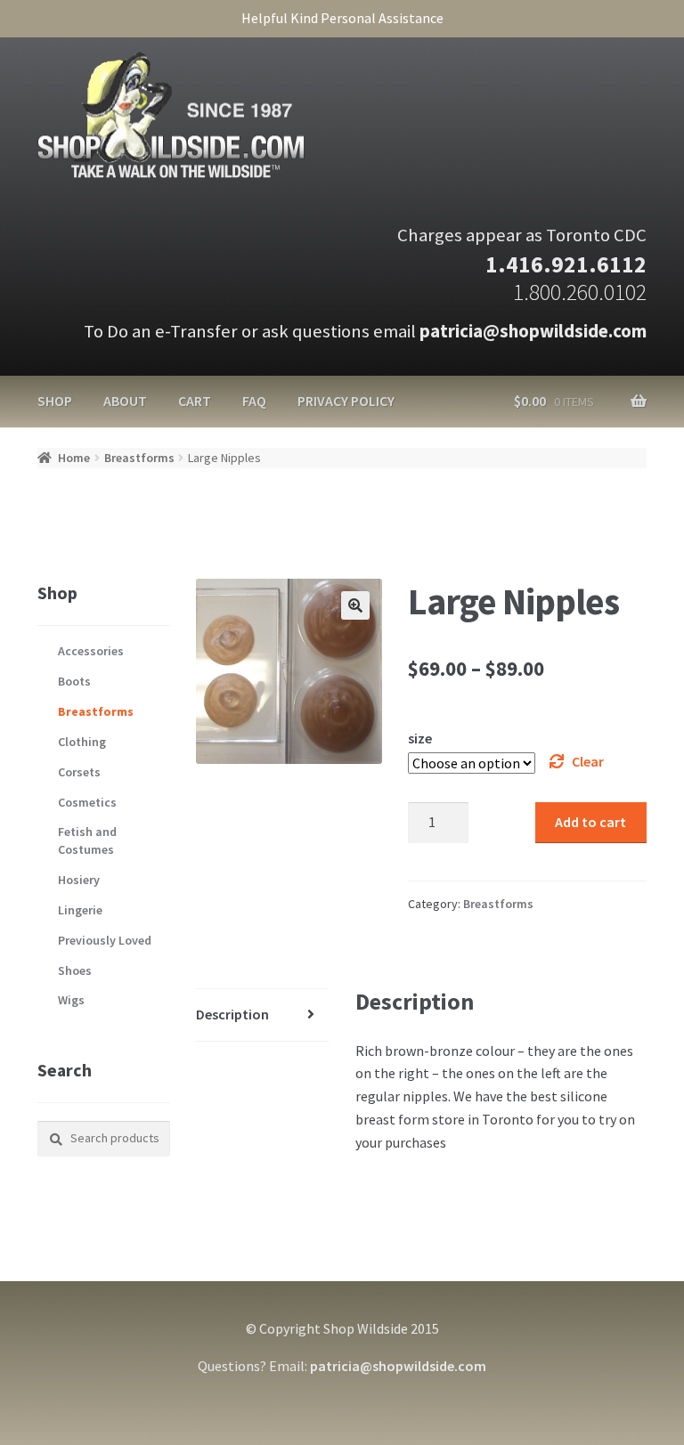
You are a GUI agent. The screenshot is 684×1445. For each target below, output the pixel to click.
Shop (54, 401)
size (420, 738)
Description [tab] (232, 1014)
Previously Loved (104, 940)
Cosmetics (87, 802)
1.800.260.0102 (580, 292)
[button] (355, 605)
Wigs (71, 1000)
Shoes (75, 970)
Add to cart (590, 822)
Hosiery (79, 880)
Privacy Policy (346, 401)
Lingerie (80, 910)
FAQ (254, 401)
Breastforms (139, 458)
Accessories (91, 651)
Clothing (82, 742)
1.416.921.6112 (566, 264)
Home (74, 458)
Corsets (79, 772)
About (125, 401)
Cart (194, 401)
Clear (588, 761)
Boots (74, 681)
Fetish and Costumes (87, 840)
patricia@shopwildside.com (533, 331)
